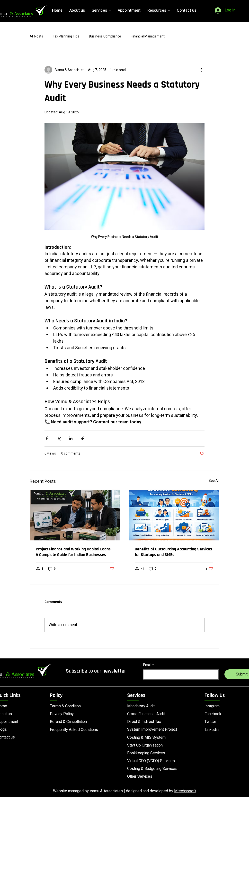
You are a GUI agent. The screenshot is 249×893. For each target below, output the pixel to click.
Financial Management (148, 36)
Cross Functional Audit (146, 714)
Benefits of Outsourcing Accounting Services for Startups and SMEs (173, 551)
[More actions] (202, 70)
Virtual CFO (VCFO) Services (151, 761)
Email (148, 665)
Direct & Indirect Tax (144, 722)
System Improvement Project (152, 729)
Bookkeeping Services (146, 753)
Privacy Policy (62, 714)
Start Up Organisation (145, 745)
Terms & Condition (65, 706)
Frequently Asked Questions (74, 730)
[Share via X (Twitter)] (58, 438)
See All (214, 480)
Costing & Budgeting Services (152, 769)
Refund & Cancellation (68, 722)
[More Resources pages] (169, 10)
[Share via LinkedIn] (70, 438)
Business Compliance (105, 36)
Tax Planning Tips (66, 36)
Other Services (139, 776)
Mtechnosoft (185, 791)
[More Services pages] (109, 10)
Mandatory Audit (141, 706)
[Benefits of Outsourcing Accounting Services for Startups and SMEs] (174, 515)
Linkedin (212, 730)
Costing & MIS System (146, 737)
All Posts (36, 36)
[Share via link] (82, 438)
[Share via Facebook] (46, 438)
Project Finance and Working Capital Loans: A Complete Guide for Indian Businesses (74, 551)
